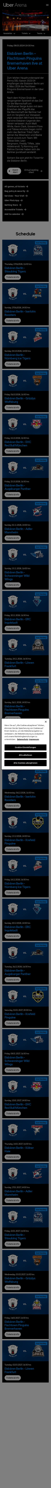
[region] (25, 744)
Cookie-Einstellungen (25, 747)
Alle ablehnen (25, 755)
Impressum (34, 739)
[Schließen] (46, 722)
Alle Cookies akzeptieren (26, 763)
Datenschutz (22, 739)
